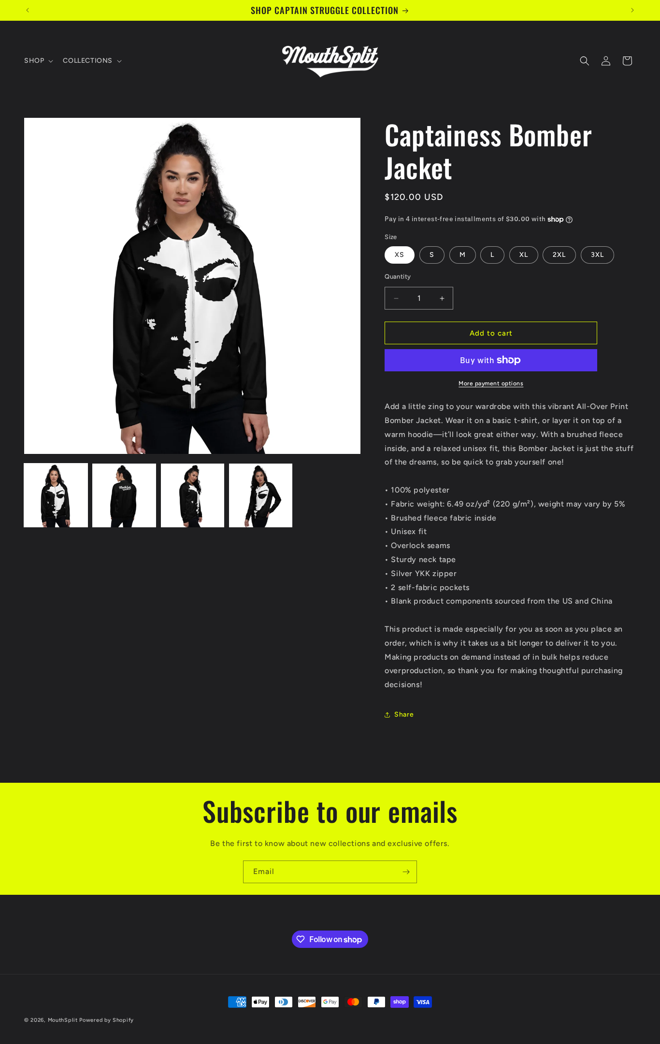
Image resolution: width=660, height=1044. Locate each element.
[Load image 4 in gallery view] (260, 495)
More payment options (491, 383)
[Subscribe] (405, 872)
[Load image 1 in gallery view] (55, 495)
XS (399, 255)
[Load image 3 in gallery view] (192, 495)
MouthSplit (63, 1020)
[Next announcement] (632, 10)
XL (523, 255)
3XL (597, 255)
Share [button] (404, 714)
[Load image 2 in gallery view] (124, 495)
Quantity (398, 276)
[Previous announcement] (27, 10)
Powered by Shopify (106, 1020)
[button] (37, 61)
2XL (559, 255)
